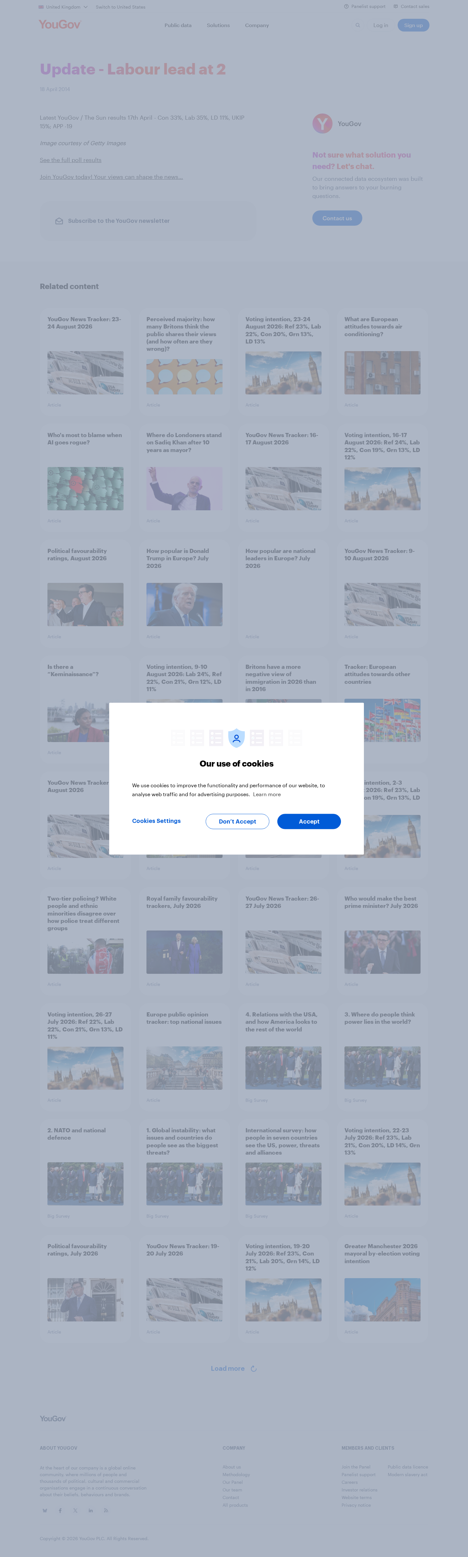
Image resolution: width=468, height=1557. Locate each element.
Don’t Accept (237, 821)
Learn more (267, 794)
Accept (309, 821)
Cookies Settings (156, 821)
